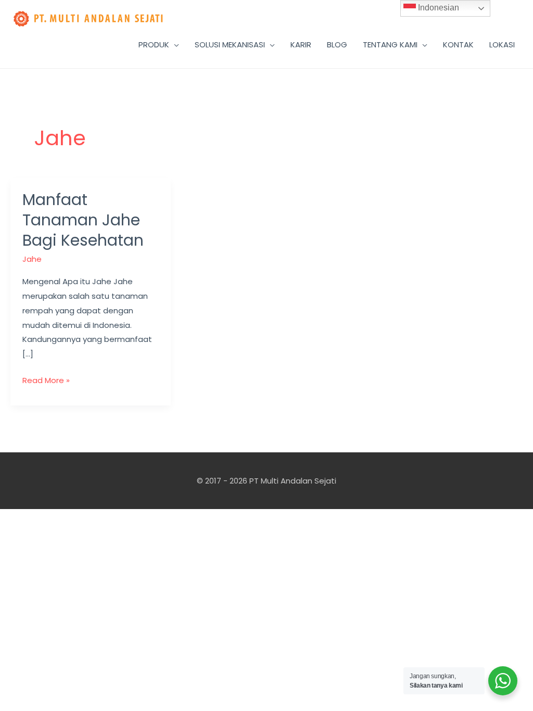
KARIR (300, 44)
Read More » (46, 379)
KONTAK (458, 44)
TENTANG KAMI (390, 44)
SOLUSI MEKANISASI (230, 44)
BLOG (337, 44)
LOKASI (502, 44)
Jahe (32, 258)
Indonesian (437, 7)
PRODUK (153, 44)
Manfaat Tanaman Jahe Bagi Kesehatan (83, 219)
